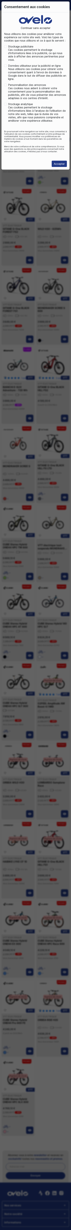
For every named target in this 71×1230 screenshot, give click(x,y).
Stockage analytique (20, 104)
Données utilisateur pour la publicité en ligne (34, 65)
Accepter (59, 163)
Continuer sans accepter (35, 28)
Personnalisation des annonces (27, 85)
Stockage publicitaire (20, 46)
